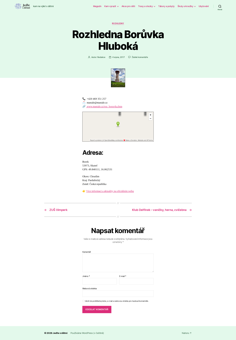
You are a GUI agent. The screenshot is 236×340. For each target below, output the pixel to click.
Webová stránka (89, 288)
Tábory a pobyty (166, 6)
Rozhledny (118, 23)
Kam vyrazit (110, 6)
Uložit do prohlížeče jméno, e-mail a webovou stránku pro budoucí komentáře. (117, 301)
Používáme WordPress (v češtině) (87, 333)
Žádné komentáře (140, 57)
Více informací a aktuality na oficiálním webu (110, 191)
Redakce (101, 57)
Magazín (97, 6)
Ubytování (204, 6)
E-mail (122, 276)
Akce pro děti (128, 6)
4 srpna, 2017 (118, 57)
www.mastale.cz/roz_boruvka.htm (104, 106)
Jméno (86, 276)
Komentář (86, 252)
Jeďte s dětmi (60, 333)
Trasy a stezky (145, 6)
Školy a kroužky (185, 6)
